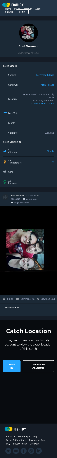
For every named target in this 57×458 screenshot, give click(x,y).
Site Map (34, 443)
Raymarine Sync (37, 440)
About (38, 8)
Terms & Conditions (16, 440)
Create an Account (38, 366)
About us (10, 436)
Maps (17, 8)
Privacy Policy (20, 443)
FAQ (8, 443)
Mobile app (24, 436)
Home (8, 8)
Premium (27, 8)
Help (35, 436)
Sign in (12, 366)
